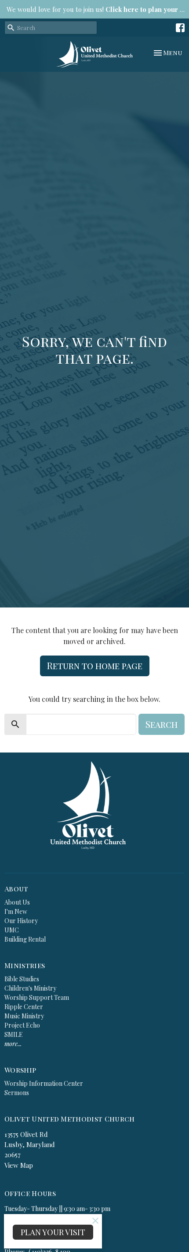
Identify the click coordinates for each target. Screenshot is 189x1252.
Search (161, 724)
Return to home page (94, 665)
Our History (21, 921)
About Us (17, 902)
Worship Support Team (36, 997)
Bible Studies (21, 979)
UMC (11, 930)
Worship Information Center (43, 1083)
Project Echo (22, 1025)
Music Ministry (24, 1016)
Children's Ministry (30, 988)
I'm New (15, 911)
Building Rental (25, 939)
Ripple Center (23, 1006)
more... (13, 1044)
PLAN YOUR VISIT (53, 1232)
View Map (18, 1165)
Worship (20, 1069)
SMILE (13, 1034)
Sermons (16, 1092)
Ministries (24, 965)
